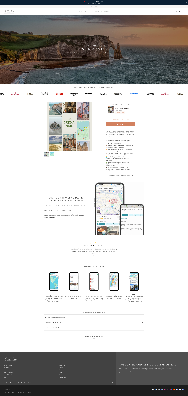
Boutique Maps (9, 392)
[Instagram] (112, 382)
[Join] (183, 372)
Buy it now (120, 124)
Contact (6, 370)
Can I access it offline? (51, 328)
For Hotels (6, 367)
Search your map (8, 372)
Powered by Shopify (24, 392)
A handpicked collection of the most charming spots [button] (64, 205)
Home (61, 367)
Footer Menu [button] (8, 365)
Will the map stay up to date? (54, 322)
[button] (91, 11)
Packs (60, 374)
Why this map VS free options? (54, 317)
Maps (60, 372)
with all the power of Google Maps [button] (58, 217)
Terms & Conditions (9, 374)
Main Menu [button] (62, 365)
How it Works (62, 377)
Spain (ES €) (94, 6)
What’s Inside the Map (115, 129)
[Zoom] (69, 126)
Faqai (5, 377)
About (61, 370)
